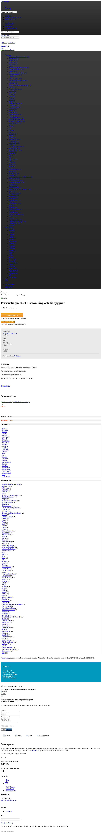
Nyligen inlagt (13, 17)
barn (11, 66)
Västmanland (13, 272)
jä (10, 128)
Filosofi (12, 91)
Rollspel (12, 191)
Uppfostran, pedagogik (17, 221)
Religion (13, 186)
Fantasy (12, 87)
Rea (6, 783)
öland (10, 275)
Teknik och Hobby (16, 214)
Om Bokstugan (9, 23)
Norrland (11, 252)
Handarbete (14, 105)
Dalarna (12, 76)
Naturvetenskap (15, 170)
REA (6, 281)
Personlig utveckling (16, 180)
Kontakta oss (9, 25)
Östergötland (13, 277)
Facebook (8, 811)
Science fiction (15, 193)
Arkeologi (13, 60)
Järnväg (13, 134)
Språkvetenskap (15, 209)
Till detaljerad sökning (9, 43)
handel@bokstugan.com (8, 800)
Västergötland (13, 270)
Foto (11, 98)
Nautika (12, 171)
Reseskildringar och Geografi (19, 189)
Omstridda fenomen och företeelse (21, 177)
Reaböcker (10, 19)
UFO (11, 218)
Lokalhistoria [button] (5, 424)
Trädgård (13, 216)
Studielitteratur (15, 213)
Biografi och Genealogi (18, 73)
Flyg (12, 96)
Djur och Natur (15, 78)
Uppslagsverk (14, 223)
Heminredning (14, 107)
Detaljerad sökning (11, 28)
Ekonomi (13, 82)
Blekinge (11, 229)
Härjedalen (12, 243)
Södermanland (13, 263)
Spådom (12, 211)
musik (12, 166)
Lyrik (12, 144)
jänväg (12, 130)
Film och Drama (15, 89)
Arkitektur (13, 62)
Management (14, 148)
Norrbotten (12, 250)
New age (13, 175)
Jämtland (11, 245)
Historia (13, 109)
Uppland (11, 264)
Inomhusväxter (15, 123)
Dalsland (11, 234)
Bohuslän (12, 230)
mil (11, 157)
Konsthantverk (15, 139)
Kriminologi (14, 141)
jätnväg (12, 135)
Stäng (3, 693)
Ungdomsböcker (16, 220)
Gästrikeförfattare (15, 103)
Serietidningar (14, 200)
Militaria (13, 159)
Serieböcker (14, 196)
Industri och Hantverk (17, 121)
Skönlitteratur (15, 204)
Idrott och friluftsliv (16, 119)
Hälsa (12, 116)
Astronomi (13, 64)
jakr (11, 125)
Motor (12, 164)
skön (11, 202)
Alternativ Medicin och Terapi (19, 57)
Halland (11, 239)
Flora (12, 94)
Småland (11, 257)
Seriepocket (13, 198)
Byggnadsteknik (15, 75)
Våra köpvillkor (11, 790)
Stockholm (12, 259)
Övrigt (12, 225)
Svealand (12, 261)
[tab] (51, 416)
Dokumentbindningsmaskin (18, 80)
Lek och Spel (14, 143)
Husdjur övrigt (15, 114)
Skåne (11, 256)
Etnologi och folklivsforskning (20, 85)
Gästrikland (12, 238)
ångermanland (13, 273)
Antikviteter (14, 58)
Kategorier (8, 16)
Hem (2, 291)
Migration (13, 153)
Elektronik (13, 84)
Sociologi (13, 207)
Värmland (12, 266)
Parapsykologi (14, 178)
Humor (12, 110)
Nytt (6, 279)
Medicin (13, 152)
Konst (12, 137)
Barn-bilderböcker (16, 69)
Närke (11, 254)
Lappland (12, 247)
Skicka (9, 729)
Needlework (14, 173)
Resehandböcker (15, 187)
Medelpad (12, 248)
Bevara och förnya (24, 402)
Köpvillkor (8, 26)
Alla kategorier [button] (6, 480)
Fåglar (12, 100)
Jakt (12, 127)
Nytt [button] (6, 416)
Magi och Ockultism (16, 146)
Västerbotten (13, 268)
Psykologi (13, 184)
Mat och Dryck (15, 150)
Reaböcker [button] (6, 420)
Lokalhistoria (9, 227)
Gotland (11, 236)
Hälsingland (12, 241)
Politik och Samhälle (16, 182)
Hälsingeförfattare (16, 118)
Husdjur (12, 112)
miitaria (12, 155)
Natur (12, 168)
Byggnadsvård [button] (5, 386)
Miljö (11, 161)
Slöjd (12, 205)
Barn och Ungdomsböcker (19, 67)
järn (11, 132)
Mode (12, 162)
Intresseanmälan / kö (12, 315)
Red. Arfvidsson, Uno (10, 333)
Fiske (12, 92)
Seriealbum (14, 195)
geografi (12, 101)
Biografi (13, 71)
